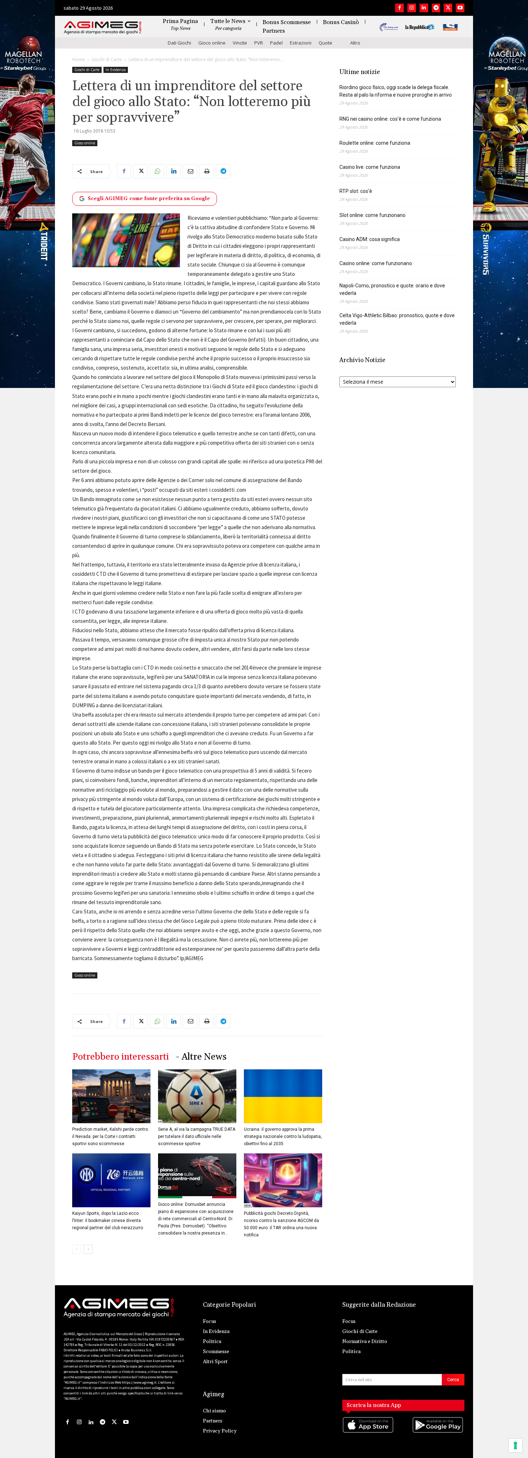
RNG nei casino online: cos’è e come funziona (390, 119)
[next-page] (88, 1249)
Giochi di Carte (107, 59)
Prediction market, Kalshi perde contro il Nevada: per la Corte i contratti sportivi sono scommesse (110, 1136)
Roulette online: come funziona (374, 143)
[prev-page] (76, 1249)
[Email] (190, 171)
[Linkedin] (424, 8)
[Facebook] (399, 8)
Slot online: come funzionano (372, 215)
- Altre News (201, 1057)
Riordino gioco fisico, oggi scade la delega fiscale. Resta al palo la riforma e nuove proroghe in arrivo (395, 91)
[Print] (206, 171)
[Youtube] (460, 8)
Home (78, 59)
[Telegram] (436, 8)
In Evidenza (116, 69)
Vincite (240, 43)
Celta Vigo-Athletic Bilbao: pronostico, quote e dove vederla (397, 319)
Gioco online (212, 43)
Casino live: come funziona (369, 167)
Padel (276, 43)
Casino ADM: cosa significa (369, 239)
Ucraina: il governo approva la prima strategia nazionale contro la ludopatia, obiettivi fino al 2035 (283, 1136)
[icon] (368, 1432)
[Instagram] (411, 8)
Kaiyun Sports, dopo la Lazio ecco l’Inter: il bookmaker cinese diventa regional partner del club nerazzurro (107, 1220)
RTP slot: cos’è (355, 191)
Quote (325, 43)
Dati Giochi (179, 43)
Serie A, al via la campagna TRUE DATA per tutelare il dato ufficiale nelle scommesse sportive (196, 1136)
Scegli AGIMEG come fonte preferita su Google (149, 198)
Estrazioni (300, 43)
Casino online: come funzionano (375, 263)
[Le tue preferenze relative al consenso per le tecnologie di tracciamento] (515, 1445)
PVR (258, 43)
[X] (448, 8)
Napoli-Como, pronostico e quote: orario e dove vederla (392, 289)
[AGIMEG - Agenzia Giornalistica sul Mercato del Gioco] (103, 28)
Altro (355, 43)
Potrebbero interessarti (120, 1057)
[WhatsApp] (157, 171)
